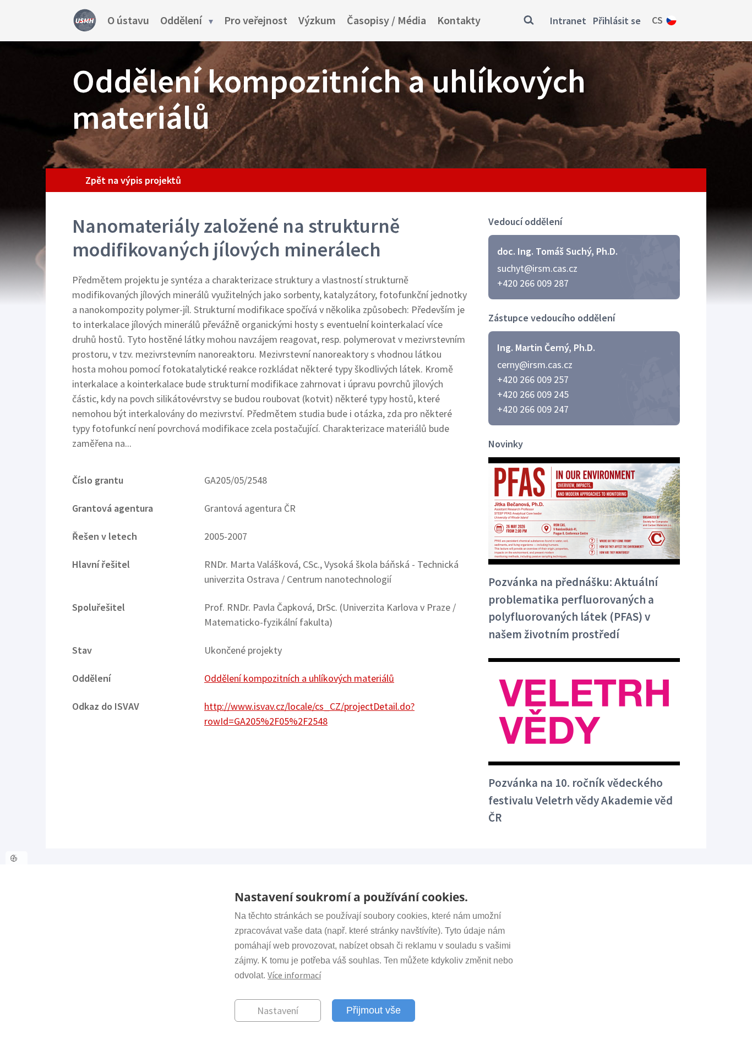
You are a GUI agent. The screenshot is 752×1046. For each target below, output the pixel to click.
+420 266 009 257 (533, 379)
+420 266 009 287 (533, 283)
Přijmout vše (373, 1009)
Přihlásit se (617, 20)
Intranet (568, 20)
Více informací (294, 975)
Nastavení (277, 1010)
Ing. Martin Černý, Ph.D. (546, 347)
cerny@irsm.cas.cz (535, 364)
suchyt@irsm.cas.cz (537, 268)
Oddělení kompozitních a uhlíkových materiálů (299, 678)
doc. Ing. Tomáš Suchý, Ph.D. (557, 251)
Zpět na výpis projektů (133, 180)
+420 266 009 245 (533, 394)
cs (657, 20)
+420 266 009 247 (533, 409)
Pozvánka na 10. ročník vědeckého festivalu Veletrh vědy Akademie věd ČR (580, 800)
